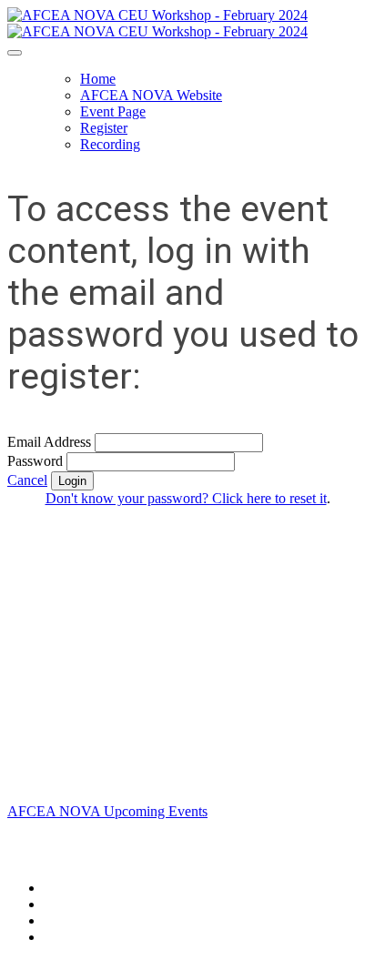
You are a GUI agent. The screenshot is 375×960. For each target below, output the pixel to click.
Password (35, 461)
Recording (110, 144)
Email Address (49, 442)
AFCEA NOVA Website (151, 95)
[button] (27, 480)
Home (98, 78)
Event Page (113, 111)
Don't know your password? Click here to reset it (186, 498)
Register (103, 128)
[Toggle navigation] (14, 53)
